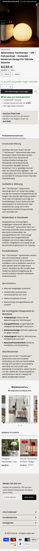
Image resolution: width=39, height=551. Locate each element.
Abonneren (19, 286)
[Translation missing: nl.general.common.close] (35, 259)
